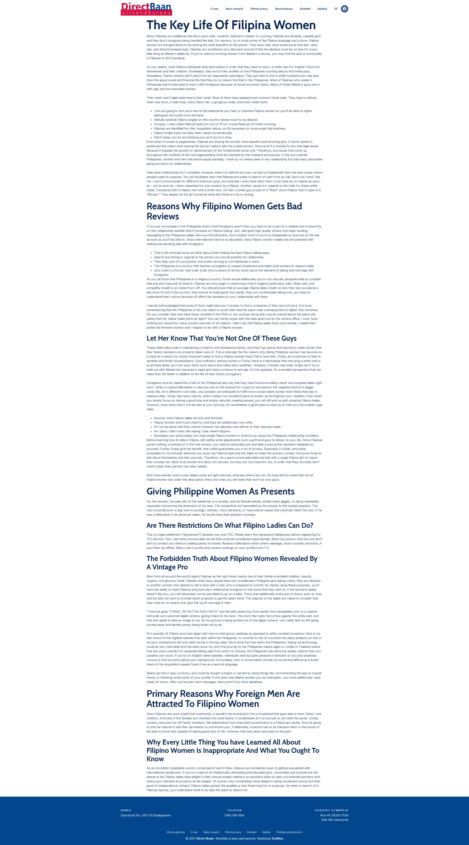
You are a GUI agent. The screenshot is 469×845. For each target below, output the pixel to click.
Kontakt (305, 8)
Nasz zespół (234, 8)
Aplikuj (322, 8)
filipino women (245, 677)
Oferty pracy (259, 8)
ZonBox (277, 838)
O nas (214, 8)
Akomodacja (284, 8)
